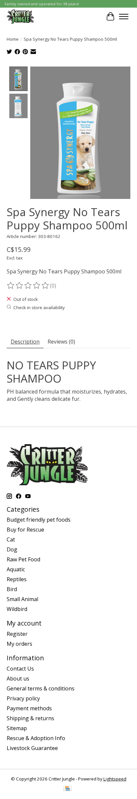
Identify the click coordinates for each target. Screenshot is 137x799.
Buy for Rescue (25, 529)
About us (18, 678)
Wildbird (17, 609)
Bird (12, 589)
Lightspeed (114, 779)
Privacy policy (23, 698)
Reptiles (17, 579)
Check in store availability (39, 307)
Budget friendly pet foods (38, 519)
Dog (12, 549)
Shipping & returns (30, 718)
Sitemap (17, 728)
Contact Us (20, 668)
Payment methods (29, 708)
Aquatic (16, 569)
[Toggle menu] (123, 16)
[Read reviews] (28, 286)
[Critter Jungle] (20, 16)
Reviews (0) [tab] (61, 341)
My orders (19, 643)
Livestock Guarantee (32, 748)
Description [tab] (25, 341)
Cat (11, 539)
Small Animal (22, 599)
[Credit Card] (67, 789)
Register (17, 633)
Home (13, 39)
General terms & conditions (40, 688)
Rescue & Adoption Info (36, 738)
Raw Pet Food (23, 559)
